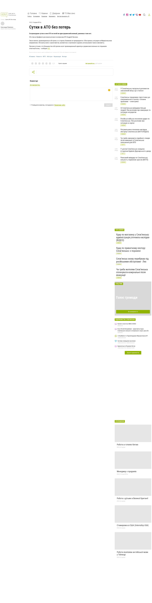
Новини (44, 13)
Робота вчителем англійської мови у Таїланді (132, 553)
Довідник (56, 13)
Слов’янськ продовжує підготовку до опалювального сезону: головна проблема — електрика (135, 99)
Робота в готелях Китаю (127, 444)
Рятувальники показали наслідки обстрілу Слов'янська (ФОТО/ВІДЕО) (135, 130)
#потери (64, 56)
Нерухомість (52, 16)
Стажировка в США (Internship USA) (133, 525)
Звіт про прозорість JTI (63, 16)
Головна (33, 13)
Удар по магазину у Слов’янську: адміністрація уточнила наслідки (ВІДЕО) (132, 237)
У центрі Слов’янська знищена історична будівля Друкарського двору (136, 150)
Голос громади (126, 297)
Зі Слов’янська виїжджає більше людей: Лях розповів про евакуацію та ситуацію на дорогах (135, 110)
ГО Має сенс (70, 13)
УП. (49, 48)
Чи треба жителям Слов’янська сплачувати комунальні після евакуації (132, 272)
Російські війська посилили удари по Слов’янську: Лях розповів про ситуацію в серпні (135, 121)
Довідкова (44, 16)
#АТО (44, 56)
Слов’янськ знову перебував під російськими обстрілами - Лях (132, 260)
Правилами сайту (59, 105)
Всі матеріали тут (133, 312)
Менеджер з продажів (126, 471)
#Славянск (32, 56)
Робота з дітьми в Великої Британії (132, 498)
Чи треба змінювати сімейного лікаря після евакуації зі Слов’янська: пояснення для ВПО (135, 140)
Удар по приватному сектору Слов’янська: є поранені (130, 249)
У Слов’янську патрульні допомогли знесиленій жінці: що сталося (135, 89)
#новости (39, 56)
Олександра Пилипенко (7, 27)
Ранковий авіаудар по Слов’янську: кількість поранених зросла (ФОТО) (134, 159)
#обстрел (50, 56)
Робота (29, 16)
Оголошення (36, 16)
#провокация (57, 56)
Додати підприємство (133, 353)
